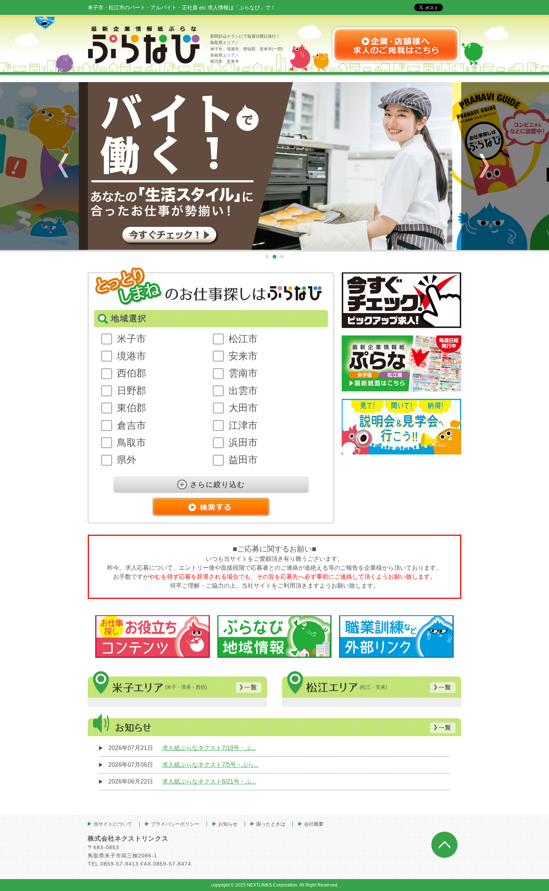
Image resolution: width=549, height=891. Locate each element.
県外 (126, 459)
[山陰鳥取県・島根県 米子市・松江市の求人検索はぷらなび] (274, 166)
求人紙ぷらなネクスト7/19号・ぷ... (209, 748)
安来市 (243, 356)
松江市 (243, 339)
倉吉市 (131, 425)
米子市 (131, 339)
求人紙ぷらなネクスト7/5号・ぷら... (210, 765)
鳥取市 (131, 442)
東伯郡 (131, 408)
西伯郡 (131, 373)
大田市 (243, 408)
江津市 (243, 425)
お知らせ (228, 824)
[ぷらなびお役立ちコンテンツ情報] (152, 636)
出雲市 (243, 390)
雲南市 (243, 373)
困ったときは (270, 824)
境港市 (131, 356)
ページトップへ (444, 845)
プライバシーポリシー (175, 824)
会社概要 (313, 824)
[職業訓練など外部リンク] (396, 636)
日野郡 (131, 390)
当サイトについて (112, 824)
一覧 (248, 687)
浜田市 (243, 442)
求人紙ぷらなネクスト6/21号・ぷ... (209, 781)
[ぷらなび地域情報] (274, 636)
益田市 (243, 459)
